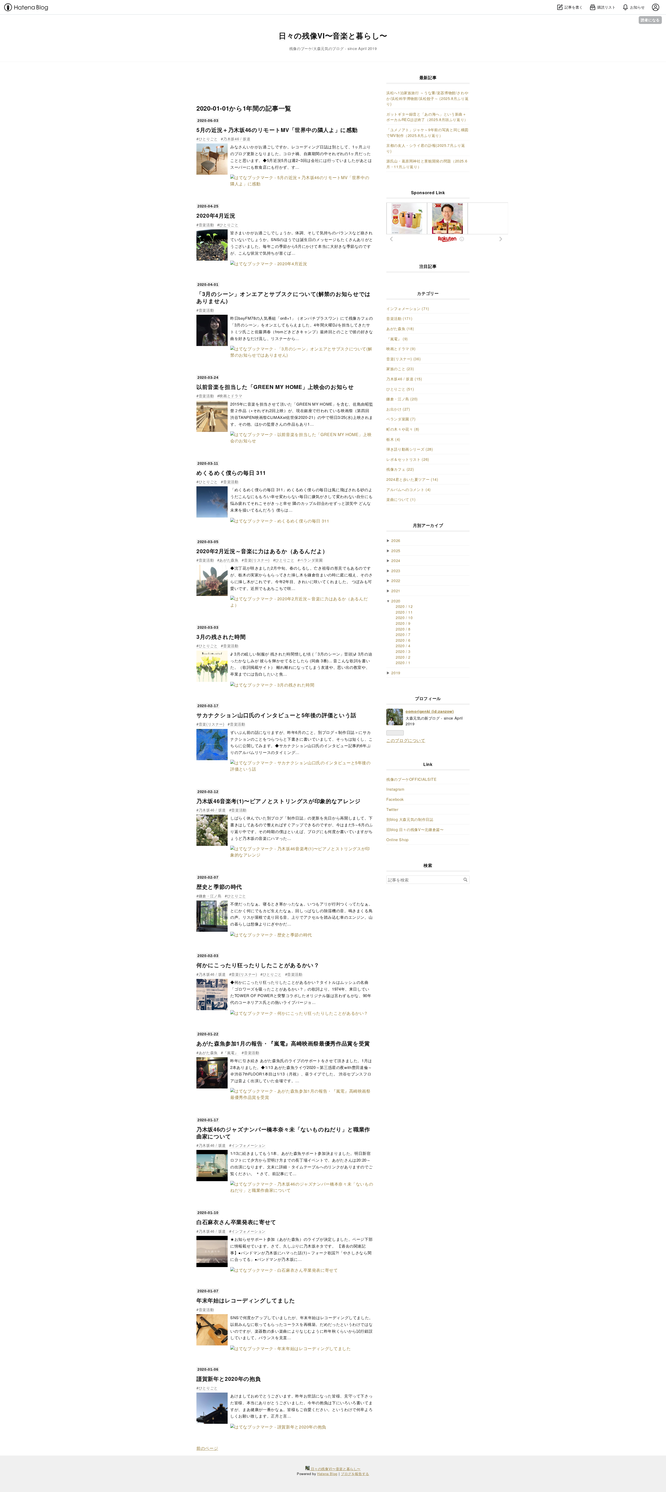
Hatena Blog (327, 1473)
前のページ (207, 1448)
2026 (395, 540)
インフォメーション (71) (407, 308)
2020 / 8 (403, 629)
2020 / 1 (403, 662)
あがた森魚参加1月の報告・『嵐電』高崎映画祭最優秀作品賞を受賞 (283, 1043)
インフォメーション (248, 1145)
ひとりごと (208, 138)
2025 (395, 550)
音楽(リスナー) (257, 560)
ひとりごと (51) (400, 389)
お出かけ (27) (398, 409)
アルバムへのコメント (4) (408, 489)
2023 (395, 570)
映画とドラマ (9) (400, 348)
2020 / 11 (404, 612)
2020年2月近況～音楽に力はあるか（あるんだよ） (262, 551)
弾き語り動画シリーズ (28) (409, 449)
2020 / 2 (403, 657)
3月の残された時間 (221, 636)
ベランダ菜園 (311, 560)
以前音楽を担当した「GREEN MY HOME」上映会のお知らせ (275, 387)
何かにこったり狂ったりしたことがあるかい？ (257, 965)
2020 (395, 600)
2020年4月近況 (215, 215)
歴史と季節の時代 (219, 886)
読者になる (650, 20)
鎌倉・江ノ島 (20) (402, 398)
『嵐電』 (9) (397, 338)
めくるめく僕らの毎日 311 (231, 472)
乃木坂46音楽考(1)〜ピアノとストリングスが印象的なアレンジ (278, 801)
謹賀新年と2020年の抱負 (228, 1378)
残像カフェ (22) (400, 469)
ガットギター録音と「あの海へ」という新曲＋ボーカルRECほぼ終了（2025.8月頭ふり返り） (427, 116)
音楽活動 (206, 224)
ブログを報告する (355, 1473)
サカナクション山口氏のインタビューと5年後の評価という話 (276, 715)
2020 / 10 (404, 617)
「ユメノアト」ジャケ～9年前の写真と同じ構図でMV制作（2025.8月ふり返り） (427, 132)
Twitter (392, 809)
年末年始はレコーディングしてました (245, 1300)
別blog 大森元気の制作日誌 (409, 819)
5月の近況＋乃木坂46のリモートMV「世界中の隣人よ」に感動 (276, 130)
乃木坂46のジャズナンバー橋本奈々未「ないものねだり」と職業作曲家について (283, 1132)
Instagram (395, 789)
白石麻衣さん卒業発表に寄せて (236, 1222)
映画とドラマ (230, 395)
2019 (395, 672)
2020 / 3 (403, 651)
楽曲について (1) (400, 499)
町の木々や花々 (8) (402, 429)
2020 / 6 (403, 640)
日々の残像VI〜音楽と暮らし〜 (333, 35)
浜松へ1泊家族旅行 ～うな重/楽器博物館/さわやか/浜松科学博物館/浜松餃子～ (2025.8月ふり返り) (427, 98)
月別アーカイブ (428, 525)
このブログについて (405, 740)
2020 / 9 (403, 623)
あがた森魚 (228, 560)
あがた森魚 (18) (400, 328)
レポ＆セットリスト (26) (407, 459)
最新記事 (428, 77)
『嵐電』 (230, 1052)
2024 (395, 560)
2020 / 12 (404, 606)
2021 (395, 590)
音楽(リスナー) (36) (403, 358)
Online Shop (397, 839)
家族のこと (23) (400, 368)
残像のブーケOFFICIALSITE (411, 779)
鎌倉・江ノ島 (210, 895)
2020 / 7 (403, 634)
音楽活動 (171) (399, 318)
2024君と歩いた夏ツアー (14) (412, 479)
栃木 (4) (393, 439)
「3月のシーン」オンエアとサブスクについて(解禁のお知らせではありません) (283, 297)
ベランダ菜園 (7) (400, 418)
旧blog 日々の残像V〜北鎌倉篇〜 (415, 829)
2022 (395, 580)
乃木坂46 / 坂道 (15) (404, 378)
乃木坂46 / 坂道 (236, 138)
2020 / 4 (403, 645)
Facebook (395, 799)
